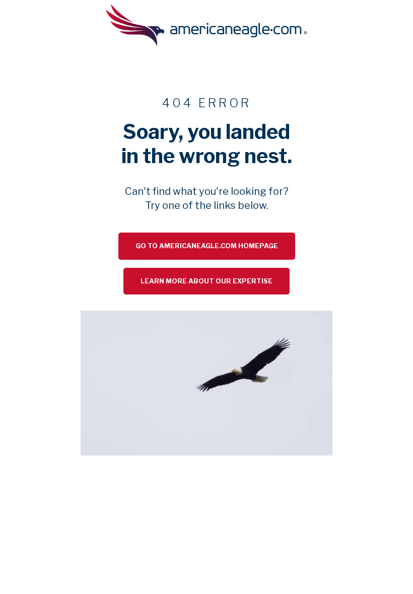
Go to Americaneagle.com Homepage (206, 246)
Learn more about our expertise (206, 281)
